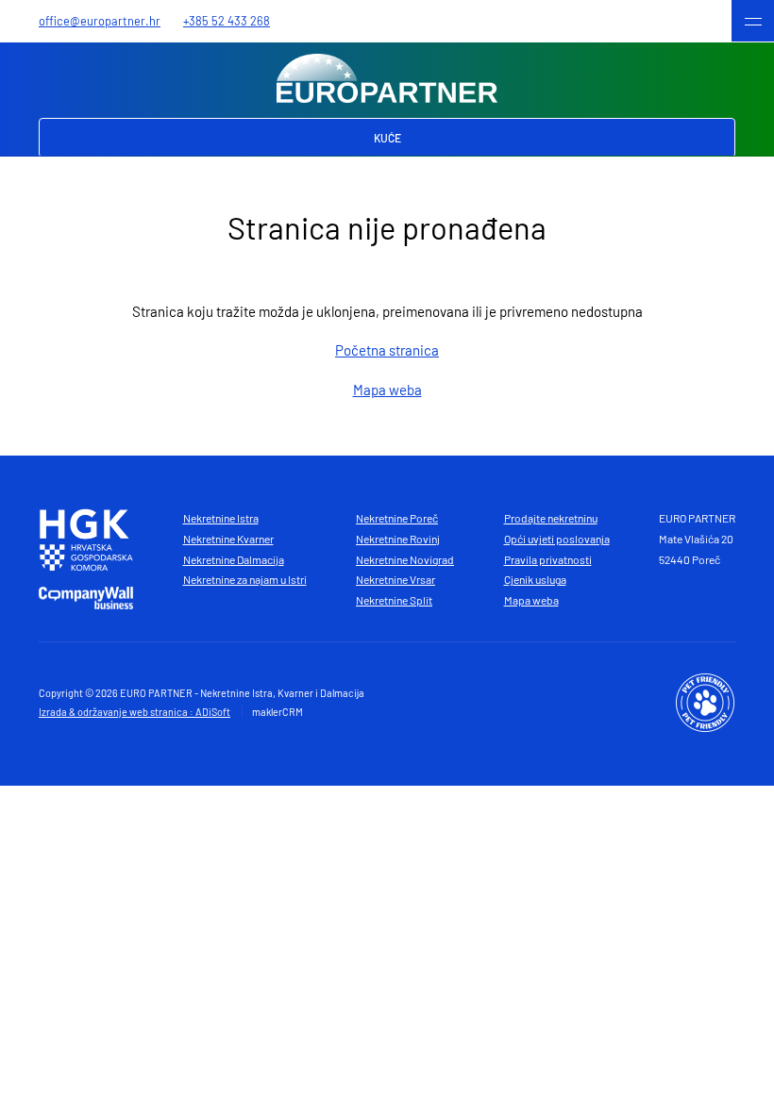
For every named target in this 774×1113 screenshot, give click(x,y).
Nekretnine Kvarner (228, 538)
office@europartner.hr (99, 20)
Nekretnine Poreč (397, 517)
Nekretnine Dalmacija (233, 559)
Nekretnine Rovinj (398, 538)
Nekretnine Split (394, 599)
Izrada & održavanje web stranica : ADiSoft (134, 712)
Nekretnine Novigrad (405, 559)
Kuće (387, 137)
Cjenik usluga (535, 579)
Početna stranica (387, 349)
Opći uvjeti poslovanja (557, 538)
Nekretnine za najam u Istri (245, 579)
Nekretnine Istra (221, 517)
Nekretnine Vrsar (395, 579)
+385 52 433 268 (226, 20)
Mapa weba (387, 389)
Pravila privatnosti (548, 559)
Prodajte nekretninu (550, 517)
